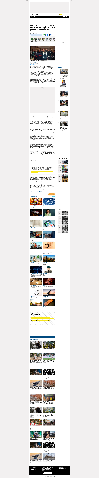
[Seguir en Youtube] (64, 468)
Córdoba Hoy (33, 16)
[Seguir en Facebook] (61, 468)
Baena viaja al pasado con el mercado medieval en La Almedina (36, 376)
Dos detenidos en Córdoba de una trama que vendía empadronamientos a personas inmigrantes (64, 106)
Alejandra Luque (45, 429)
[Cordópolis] (35, 467)
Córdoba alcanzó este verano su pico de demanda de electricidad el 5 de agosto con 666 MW (48, 377)
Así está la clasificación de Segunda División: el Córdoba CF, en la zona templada (48, 361)
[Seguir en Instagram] (63, 468)
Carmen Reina (32, 351)
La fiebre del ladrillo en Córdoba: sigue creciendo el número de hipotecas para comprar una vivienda (48, 461)
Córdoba (37, 191)
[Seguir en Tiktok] (65, 468)
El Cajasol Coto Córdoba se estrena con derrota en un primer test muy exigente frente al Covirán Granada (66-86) (36, 427)
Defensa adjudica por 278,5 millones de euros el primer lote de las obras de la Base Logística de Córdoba (48, 414)
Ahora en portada (33, 392)
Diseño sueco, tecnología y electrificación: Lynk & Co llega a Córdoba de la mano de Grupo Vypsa (60, 171)
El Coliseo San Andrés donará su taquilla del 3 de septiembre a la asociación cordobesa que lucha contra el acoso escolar (48, 427)
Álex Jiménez (44, 363)
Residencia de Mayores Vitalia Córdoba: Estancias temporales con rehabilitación (60, 167)
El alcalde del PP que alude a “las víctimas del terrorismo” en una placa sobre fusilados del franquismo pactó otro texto (36, 362)
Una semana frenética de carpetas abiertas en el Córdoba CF (35, 439)
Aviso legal (51, 476)
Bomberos (40, 191)
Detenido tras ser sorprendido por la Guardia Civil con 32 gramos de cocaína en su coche (64, 117)
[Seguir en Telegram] (62, 468)
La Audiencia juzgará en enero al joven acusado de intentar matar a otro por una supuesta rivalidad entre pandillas (48, 403)
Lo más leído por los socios (34, 339)
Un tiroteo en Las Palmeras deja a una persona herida (48, 439)
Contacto (54, 476)
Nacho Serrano (32, 429)
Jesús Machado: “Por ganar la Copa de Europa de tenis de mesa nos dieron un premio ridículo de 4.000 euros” (60, 226)
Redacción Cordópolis (33, 62)
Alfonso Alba (44, 440)
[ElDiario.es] (65, 16)
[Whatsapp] (44, 35)
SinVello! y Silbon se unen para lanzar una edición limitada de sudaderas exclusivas (60, 180)
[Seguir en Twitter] (60, 468)
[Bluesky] (47, 35)
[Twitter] (49, 35)
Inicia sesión (64, 14)
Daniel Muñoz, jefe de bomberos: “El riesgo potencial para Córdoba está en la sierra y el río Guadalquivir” (60, 218)
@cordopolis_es (33, 64)
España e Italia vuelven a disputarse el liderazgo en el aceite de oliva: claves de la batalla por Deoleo (48, 349)
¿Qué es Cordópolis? (46, 476)
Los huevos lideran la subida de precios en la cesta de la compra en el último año (48, 388)
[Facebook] (45, 35)
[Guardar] (52, 35)
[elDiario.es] (35, 469)
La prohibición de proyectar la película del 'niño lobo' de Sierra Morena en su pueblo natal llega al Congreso (35, 349)
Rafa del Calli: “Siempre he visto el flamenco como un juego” (60, 213)
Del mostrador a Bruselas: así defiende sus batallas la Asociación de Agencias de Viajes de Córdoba (60, 175)
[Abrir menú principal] (68, 14)
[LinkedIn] (51, 35)
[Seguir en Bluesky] (59, 468)
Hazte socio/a (60, 14)
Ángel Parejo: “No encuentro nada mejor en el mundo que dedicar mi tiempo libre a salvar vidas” (60, 231)
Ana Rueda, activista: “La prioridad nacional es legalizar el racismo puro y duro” (60, 222)
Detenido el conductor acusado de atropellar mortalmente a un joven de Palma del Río (63, 86)
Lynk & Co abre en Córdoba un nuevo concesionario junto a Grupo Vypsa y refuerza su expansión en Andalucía (60, 162)
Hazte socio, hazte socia (37, 322)
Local (34, 191)
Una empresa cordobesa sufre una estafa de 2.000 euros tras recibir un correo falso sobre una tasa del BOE (64, 76)
